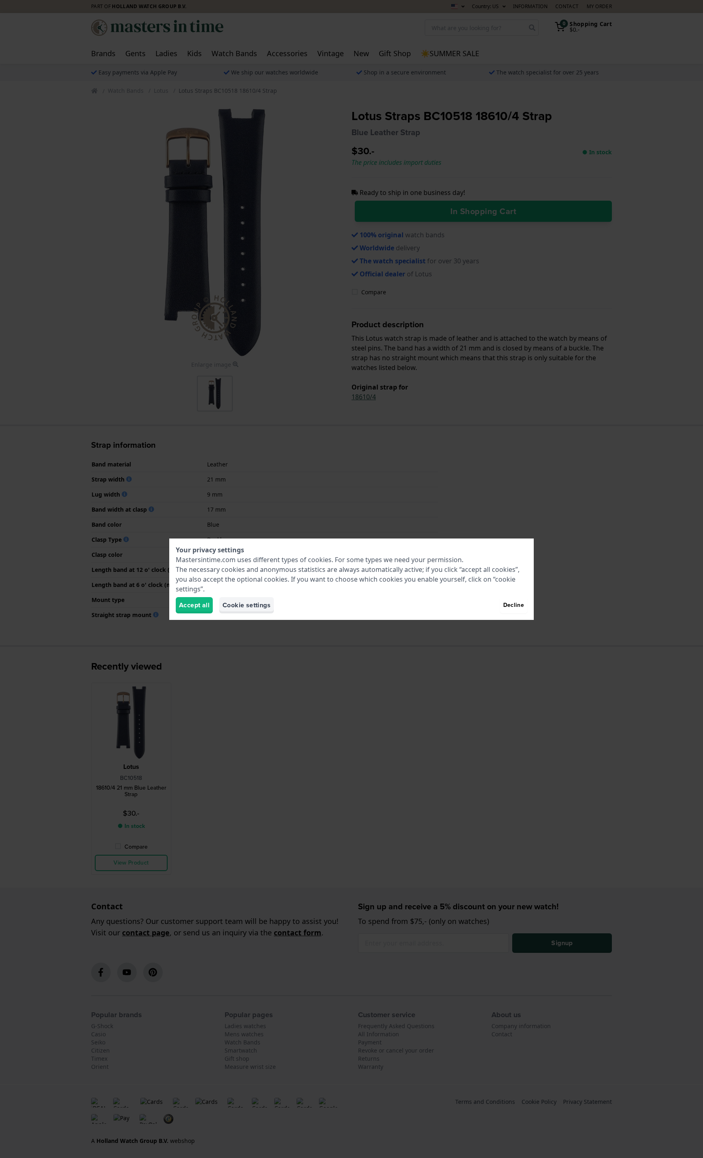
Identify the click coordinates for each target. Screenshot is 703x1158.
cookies (320, 559)
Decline (513, 605)
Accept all (194, 605)
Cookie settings (247, 605)
